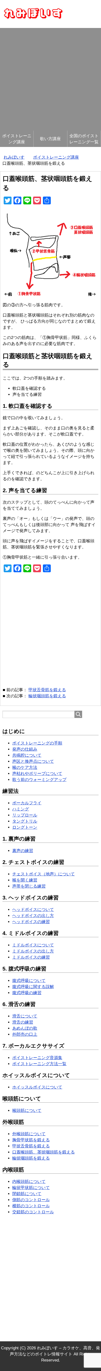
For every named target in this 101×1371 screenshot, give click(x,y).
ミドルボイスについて (33, 945)
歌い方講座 (50, 138)
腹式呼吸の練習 (26, 992)
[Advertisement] (50, 78)
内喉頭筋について (29, 1181)
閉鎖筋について (26, 1193)
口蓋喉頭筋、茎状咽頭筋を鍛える (43, 1152)
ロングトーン (24, 827)
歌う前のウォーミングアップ (39, 779)
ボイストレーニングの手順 (37, 743)
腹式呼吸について (29, 980)
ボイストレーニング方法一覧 (39, 1064)
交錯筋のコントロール (33, 1212)
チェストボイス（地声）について (43, 874)
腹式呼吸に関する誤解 (33, 986)
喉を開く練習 (24, 880)
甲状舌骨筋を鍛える (47, 690)
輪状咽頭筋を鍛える (47, 696)
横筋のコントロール (31, 1206)
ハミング (20, 809)
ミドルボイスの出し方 (33, 951)
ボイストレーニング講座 (16, 139)
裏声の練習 (22, 850)
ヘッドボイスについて (33, 909)
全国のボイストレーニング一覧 (84, 139)
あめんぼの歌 (24, 1028)
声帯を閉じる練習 (29, 886)
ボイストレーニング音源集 (37, 1057)
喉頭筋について (26, 1110)
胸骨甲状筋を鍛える (31, 1140)
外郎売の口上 (24, 1034)
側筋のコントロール (31, 1200)
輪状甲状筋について (31, 1187)
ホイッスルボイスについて (37, 1087)
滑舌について (24, 1016)
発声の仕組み (24, 749)
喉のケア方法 (24, 767)
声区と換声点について (33, 761)
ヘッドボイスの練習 (31, 921)
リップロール (24, 815)
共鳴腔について (26, 755)
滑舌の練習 (22, 1022)
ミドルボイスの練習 (31, 957)
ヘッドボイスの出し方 (33, 915)
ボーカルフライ (26, 803)
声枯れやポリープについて (37, 773)
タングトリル (24, 821)
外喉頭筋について (29, 1134)
